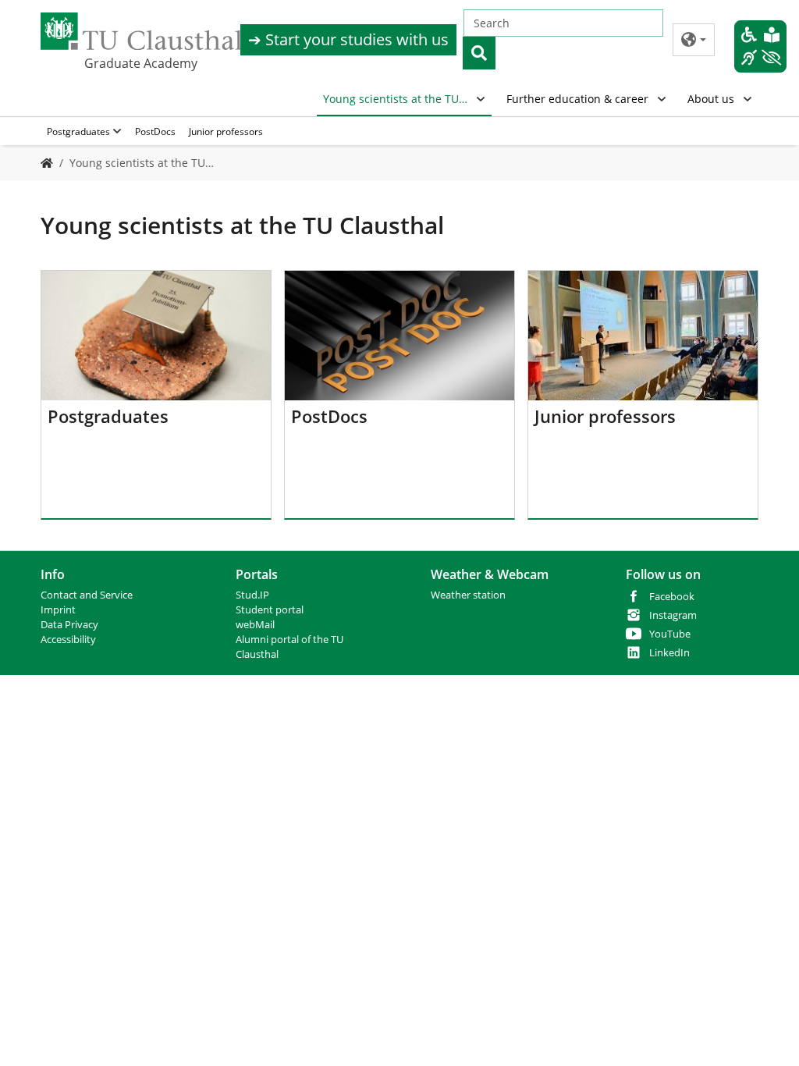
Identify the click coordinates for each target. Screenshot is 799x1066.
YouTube (670, 634)
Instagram (673, 615)
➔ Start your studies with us (348, 39)
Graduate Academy (140, 63)
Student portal (270, 610)
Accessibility (68, 639)
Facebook (671, 596)
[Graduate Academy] (47, 162)
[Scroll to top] (767, 1034)
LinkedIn (669, 652)
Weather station (468, 595)
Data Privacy (69, 624)
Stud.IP (252, 595)
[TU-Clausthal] (141, 31)
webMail (255, 624)
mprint (60, 610)
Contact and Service (87, 595)
